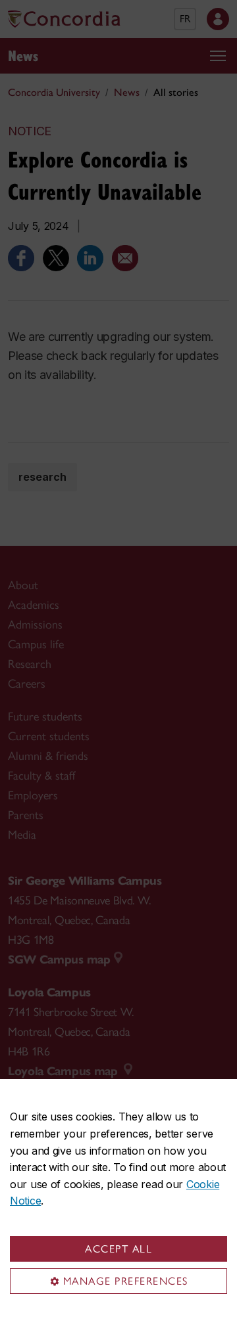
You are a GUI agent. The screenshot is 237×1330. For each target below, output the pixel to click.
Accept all (118, 1249)
